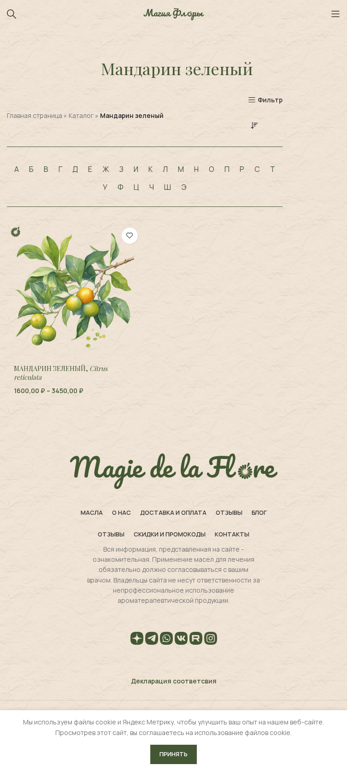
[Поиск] (11, 14)
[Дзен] (136, 639)
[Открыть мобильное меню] (335, 14)
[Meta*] (210, 639)
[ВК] (181, 639)
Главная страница (34, 115)
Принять (173, 754)
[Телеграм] (151, 639)
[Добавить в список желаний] (130, 236)
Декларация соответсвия (174, 681)
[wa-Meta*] (166, 639)
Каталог (81, 115)
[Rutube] (195, 639)
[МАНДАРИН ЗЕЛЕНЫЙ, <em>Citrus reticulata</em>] (74, 291)
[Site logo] (174, 13)
